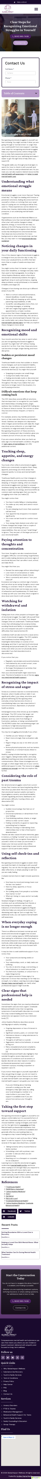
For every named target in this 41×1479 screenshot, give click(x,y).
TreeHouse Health (13, 1187)
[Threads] (17, 1357)
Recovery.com (11, 1198)
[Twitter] (8, 1357)
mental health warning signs (12, 323)
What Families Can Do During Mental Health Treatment (19, 1253)
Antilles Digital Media (24, 1476)
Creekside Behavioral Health (17, 1201)
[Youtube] (13, 1357)
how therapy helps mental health (20, 982)
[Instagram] (22, 1357)
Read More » (6, 1237)
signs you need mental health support (20, 676)
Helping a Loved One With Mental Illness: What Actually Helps (20, 1243)
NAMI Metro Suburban (14, 1189)
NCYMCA (9, 1196)
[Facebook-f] (3, 1357)
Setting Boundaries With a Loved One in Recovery (17, 1233)
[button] (36, 9)
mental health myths (19, 1165)
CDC (8, 1194)
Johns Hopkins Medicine (15, 1191)
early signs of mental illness (14, 444)
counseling (24, 1125)
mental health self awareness (13, 174)
